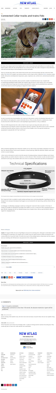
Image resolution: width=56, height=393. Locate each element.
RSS (1, 369)
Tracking (20, 272)
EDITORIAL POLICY (4, 357)
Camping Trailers (22, 365)
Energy (11, 356)
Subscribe (28, 343)
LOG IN (50, 8)
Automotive (40, 356)
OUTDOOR (15, 8)
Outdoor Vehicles (22, 356)
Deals (30, 376)
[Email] (54, 19)
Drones (30, 359)
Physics (48, 362)
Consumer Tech (31, 357)
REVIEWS (2, 361)
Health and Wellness (50, 375)
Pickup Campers (22, 373)
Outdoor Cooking (22, 372)
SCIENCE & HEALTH (35, 8)
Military (11, 361)
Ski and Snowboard (22, 376)
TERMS (2, 364)
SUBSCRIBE (46, 8)
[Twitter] (45, 19)
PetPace (45, 74)
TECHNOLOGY (31, 353)
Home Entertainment (32, 364)
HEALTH (48, 364)
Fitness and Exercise (50, 370)
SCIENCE (48, 354)
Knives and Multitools (23, 370)
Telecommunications (32, 373)
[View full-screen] (53, 23)
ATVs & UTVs (21, 361)
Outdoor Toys (21, 357)
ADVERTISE (3, 362)
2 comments (25, 277)
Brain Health (49, 367)
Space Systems (13, 364)
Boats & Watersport (23, 362)
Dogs (10, 272)
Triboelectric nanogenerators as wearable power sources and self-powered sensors (14, 262)
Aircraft (39, 354)
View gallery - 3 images (28, 62)
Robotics (11, 362)
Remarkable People (32, 372)
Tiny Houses (21, 359)
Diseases (48, 372)
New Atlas (3, 282)
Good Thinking (31, 361)
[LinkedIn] (47, 19)
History (30, 362)
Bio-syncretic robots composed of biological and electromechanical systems (13, 259)
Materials (12, 359)
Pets (2, 13)
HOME (2, 8)
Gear (20, 354)
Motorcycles (40, 361)
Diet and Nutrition (50, 369)
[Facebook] (43, 19)
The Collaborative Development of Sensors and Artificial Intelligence (12, 256)
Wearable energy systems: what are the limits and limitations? (11, 247)
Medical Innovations (50, 373)
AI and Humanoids (32, 354)
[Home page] (28, 3)
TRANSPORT (26, 8)
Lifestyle (30, 365)
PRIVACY (2, 365)
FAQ (2, 370)
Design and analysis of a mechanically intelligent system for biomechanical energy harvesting (16, 250)
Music (30, 367)
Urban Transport (41, 362)
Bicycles (39, 357)
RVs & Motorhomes (22, 375)
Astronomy (49, 357)
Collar (26, 272)
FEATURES (3, 359)
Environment (49, 361)
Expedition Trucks (22, 369)
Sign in (4, 306)
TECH (21, 8)
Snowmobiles (21, 378)
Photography (31, 370)
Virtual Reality (31, 375)
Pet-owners (33, 272)
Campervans (21, 364)
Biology (48, 359)
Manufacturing (12, 357)
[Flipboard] (52, 19)
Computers (30, 356)
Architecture (12, 354)
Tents (20, 380)
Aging (48, 365)
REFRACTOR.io (49, 353)
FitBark (8, 74)
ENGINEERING (7, 8)
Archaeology (49, 356)
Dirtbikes (21, 367)
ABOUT (2, 356)
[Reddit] (50, 19)
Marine (39, 359)
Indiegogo (7, 229)
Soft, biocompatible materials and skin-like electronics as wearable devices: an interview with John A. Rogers (18, 253)
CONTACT (3, 367)
